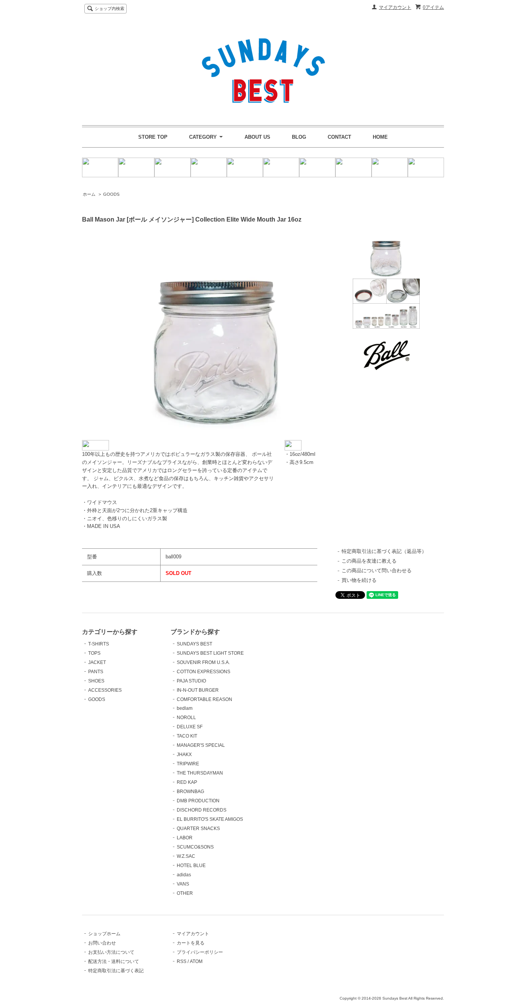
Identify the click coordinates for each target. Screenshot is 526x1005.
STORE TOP (153, 137)
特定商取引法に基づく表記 (116, 970)
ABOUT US (257, 137)
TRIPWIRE (188, 763)
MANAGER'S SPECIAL (201, 745)
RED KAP (187, 782)
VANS (183, 884)
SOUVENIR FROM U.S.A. (203, 662)
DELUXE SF (190, 726)
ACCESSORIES (105, 690)
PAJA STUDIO (191, 681)
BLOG (299, 137)
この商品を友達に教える (369, 561)
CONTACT (339, 137)
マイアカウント (395, 7)
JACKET (97, 662)
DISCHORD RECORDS (201, 810)
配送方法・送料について (113, 961)
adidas (184, 874)
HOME (380, 137)
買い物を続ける (359, 580)
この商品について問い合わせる (377, 570)
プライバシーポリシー (200, 952)
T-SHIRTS (98, 644)
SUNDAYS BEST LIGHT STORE (210, 653)
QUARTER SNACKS (198, 828)
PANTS (95, 671)
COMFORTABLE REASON (204, 699)
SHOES (96, 681)
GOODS (111, 194)
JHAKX (184, 754)
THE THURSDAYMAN (200, 773)
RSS (181, 961)
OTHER (185, 893)
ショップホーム (104, 933)
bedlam (185, 708)
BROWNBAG (190, 791)
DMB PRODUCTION (198, 800)
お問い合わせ (102, 943)
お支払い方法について (111, 952)
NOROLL (186, 717)
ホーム (89, 194)
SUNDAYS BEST (194, 644)
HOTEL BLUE (191, 865)
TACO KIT (187, 736)
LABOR (185, 837)
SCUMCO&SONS (195, 847)
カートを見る (190, 943)
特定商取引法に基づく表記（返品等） (384, 551)
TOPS (94, 653)
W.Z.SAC (186, 856)
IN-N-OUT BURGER (198, 690)
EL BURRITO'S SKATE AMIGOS (210, 819)
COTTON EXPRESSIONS (203, 671)
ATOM (196, 961)
